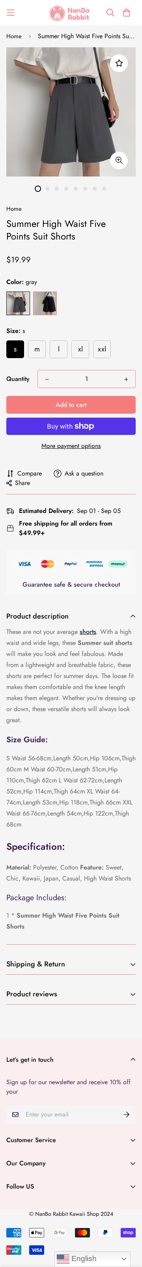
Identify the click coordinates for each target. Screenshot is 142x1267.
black (45, 303)
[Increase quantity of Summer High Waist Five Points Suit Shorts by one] (126, 379)
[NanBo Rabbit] (71, 12)
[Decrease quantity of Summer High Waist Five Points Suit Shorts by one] (47, 379)
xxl (102, 349)
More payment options (71, 445)
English (83, 1258)
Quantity (18, 378)
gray (18, 303)
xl (80, 349)
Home (14, 36)
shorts (88, 631)
